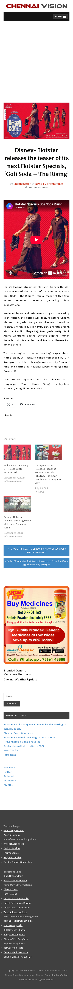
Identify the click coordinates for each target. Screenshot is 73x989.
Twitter (8, 772)
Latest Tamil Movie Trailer (16, 907)
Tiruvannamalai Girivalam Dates (22, 741)
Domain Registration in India (18, 921)
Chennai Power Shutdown (18, 733)
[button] (60, 16)
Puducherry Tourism (14, 830)
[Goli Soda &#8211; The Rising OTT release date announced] (17, 452)
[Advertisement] (36, 64)
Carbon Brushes (12, 848)
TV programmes (53, 183)
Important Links (16, 715)
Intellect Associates (14, 843)
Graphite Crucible (12, 857)
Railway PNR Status (13, 947)
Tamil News (10, 754)
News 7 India (11, 750)
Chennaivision (22, 183)
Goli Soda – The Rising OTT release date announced (16, 469)
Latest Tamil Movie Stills (16, 898)
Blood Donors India (13, 876)
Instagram (10, 780)
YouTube (8, 784)
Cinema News (11, 889)
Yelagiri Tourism (12, 835)
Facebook (9, 767)
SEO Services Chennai (15, 930)
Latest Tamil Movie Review (17, 903)
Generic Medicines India (16, 952)
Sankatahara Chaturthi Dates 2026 (24, 746)
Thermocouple (11, 853)
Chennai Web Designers (16, 939)
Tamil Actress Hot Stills (15, 912)
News (38, 183)
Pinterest (9, 776)
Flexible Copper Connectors (18, 862)
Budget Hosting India (14, 934)
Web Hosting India (13, 925)
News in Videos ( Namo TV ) (18, 957)
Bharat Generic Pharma (15, 880)
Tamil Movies (10, 894)
